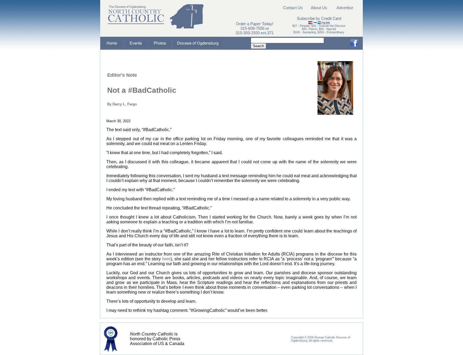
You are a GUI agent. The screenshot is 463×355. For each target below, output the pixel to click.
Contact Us (293, 7)
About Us (319, 7)
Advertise (345, 7)
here (166, 259)
